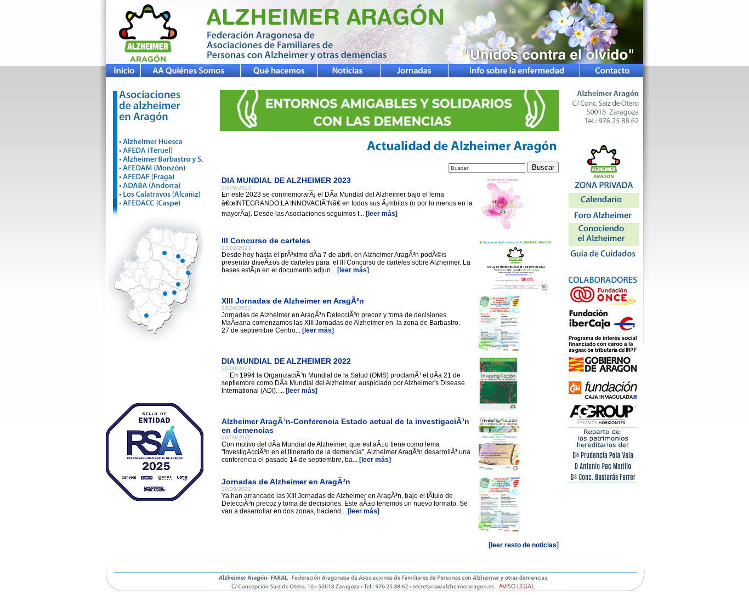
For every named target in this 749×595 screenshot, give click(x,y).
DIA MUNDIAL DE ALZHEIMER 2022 (286, 361)
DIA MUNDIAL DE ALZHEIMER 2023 (286, 180)
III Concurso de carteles (266, 240)
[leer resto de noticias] (524, 545)
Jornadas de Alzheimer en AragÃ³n (286, 481)
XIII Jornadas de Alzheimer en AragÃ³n (293, 300)
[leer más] (382, 214)
